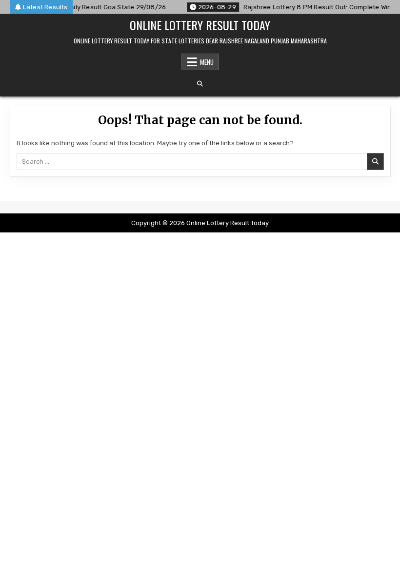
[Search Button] (200, 83)
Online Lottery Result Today (200, 25)
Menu (207, 62)
